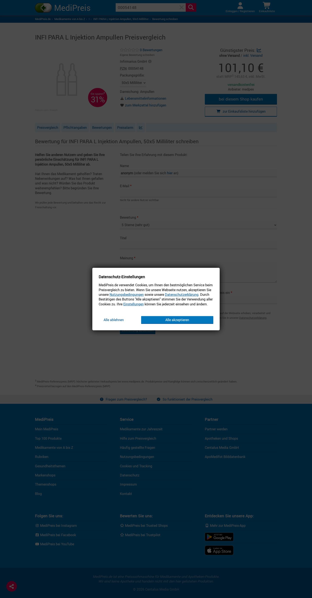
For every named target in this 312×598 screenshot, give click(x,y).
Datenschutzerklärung (181, 294)
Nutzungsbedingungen (127, 294)
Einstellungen (133, 304)
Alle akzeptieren (177, 319)
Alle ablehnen (114, 319)
